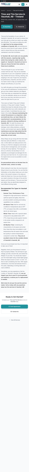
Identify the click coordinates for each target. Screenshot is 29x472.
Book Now (8, 26)
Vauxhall (3, 10)
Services (9, 10)
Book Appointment (15, 306)
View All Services (15, 320)
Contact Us (21, 26)
